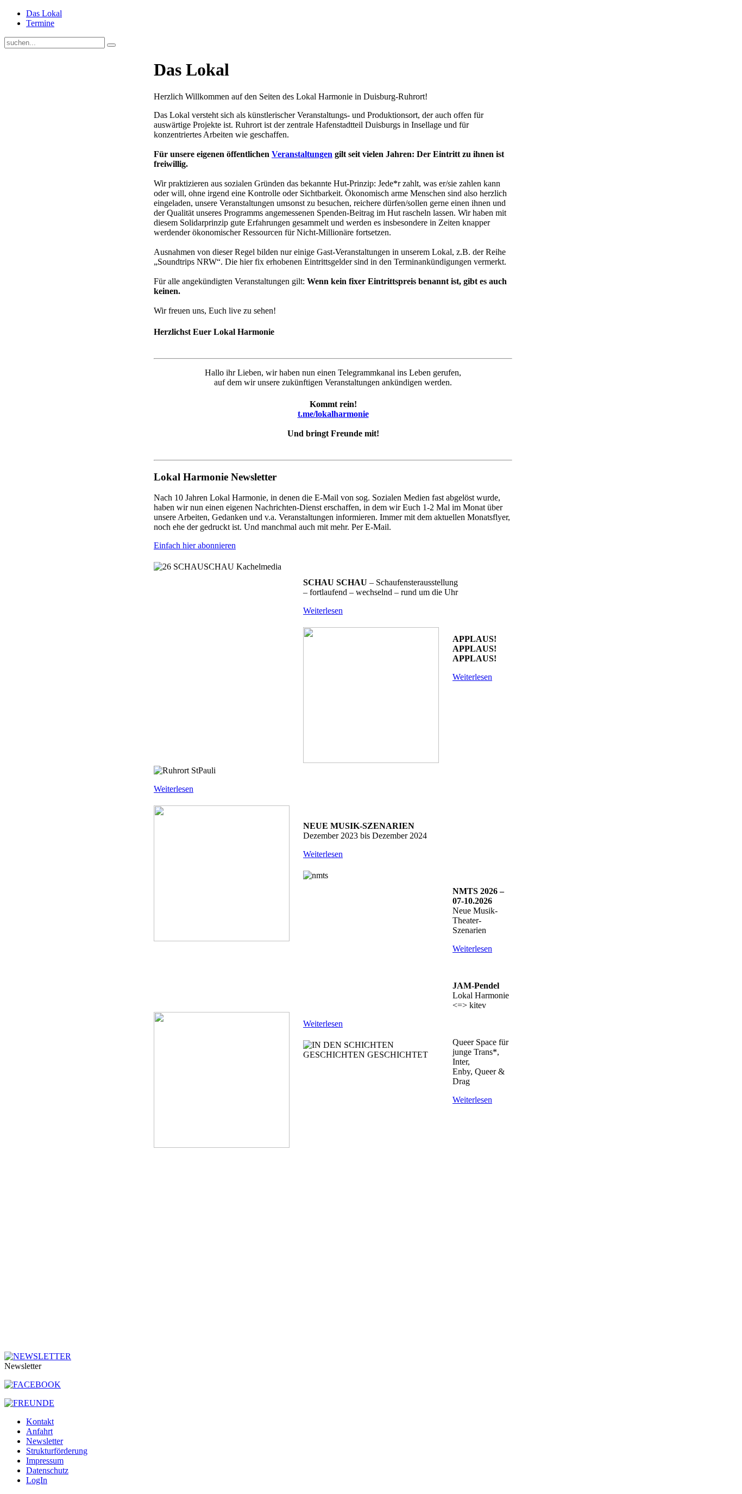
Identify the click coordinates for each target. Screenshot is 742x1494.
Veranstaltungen (302, 154)
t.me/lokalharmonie (333, 413)
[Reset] (111, 45)
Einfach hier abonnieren (195, 545)
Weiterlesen (323, 610)
